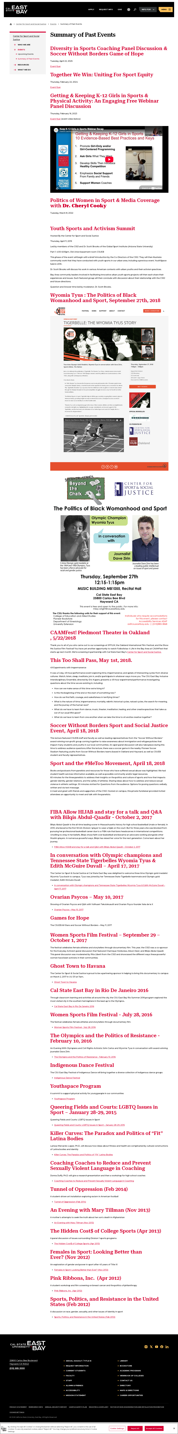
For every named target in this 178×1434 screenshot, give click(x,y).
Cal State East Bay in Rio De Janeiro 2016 (74, 1006)
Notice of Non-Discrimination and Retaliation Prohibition (137, 1407)
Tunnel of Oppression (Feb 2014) (70, 1202)
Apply (91, 9)
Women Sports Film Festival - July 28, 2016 (75, 1027)
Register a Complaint (98, 1407)
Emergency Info (36, 1407)
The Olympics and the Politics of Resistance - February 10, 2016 (85, 1057)
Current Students (75, 1371)
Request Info (106, 9)
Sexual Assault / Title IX (78, 1361)
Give (120, 9)
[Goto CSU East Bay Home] (11, 24)
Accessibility (73, 1390)
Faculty (70, 1376)
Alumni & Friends (74, 1385)
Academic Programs (130, 1371)
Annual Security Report (56, 1407)
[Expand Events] (14, 49)
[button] (129, 9)
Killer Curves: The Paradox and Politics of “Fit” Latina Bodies (83, 1155)
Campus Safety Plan (78, 1407)
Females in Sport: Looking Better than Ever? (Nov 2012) (81, 1270)
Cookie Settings (17, 1412)
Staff (69, 1380)
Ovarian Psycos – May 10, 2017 (68, 910)
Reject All (135, 1428)
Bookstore (126, 1366)
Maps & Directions (129, 1390)
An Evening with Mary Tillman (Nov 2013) (74, 1223)
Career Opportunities (131, 1395)
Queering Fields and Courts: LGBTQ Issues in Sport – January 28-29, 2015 (89, 1125)
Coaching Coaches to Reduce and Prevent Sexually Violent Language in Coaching (94, 1181)
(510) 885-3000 (17, 1368)
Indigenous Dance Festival (67, 1078)
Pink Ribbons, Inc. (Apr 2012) (68, 1291)
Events (53, 24)
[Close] (174, 1428)
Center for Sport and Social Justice (31, 24)
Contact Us (126, 1380)
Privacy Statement (18, 1407)
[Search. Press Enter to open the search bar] (135, 9)
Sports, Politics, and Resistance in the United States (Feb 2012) (84, 1317)
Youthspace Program (64, 1099)
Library (124, 1361)
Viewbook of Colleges (132, 1376)
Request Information (77, 1366)
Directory (125, 1385)
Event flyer (55, 66)
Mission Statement (76, 1395)
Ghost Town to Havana (65, 982)
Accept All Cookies (154, 1428)
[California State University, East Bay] (28, 1345)
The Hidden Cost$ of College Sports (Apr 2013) (77, 1243)
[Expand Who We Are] (14, 44)
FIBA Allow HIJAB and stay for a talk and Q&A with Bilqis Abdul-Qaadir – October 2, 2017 (97, 847)
